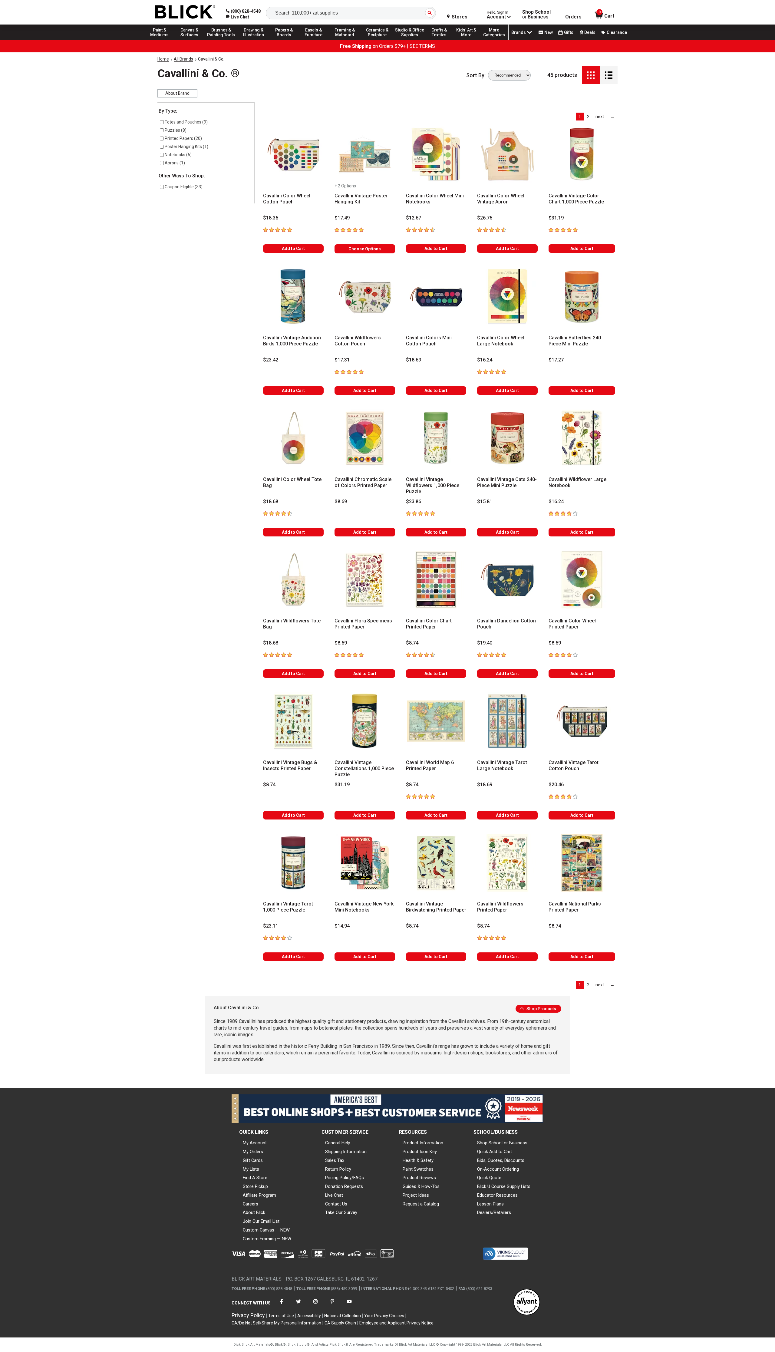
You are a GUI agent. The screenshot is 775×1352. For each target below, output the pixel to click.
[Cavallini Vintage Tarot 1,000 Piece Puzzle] (293, 863)
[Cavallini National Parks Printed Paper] (582, 863)
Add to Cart (293, 248)
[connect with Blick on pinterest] (332, 1305)
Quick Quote (489, 1177)
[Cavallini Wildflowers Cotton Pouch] (365, 296)
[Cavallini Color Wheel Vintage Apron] (507, 154)
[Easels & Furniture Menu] (314, 40)
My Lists (251, 1169)
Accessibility (309, 1315)
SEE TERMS (422, 46)
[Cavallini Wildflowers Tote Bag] (293, 579)
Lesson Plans (490, 1204)
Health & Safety (418, 1160)
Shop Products (541, 1008)
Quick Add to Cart (494, 1151)
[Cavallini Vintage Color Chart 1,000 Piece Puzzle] (582, 154)
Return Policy (338, 1169)
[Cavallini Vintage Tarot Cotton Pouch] (582, 721)
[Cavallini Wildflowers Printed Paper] (507, 863)
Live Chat (334, 1195)
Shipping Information (346, 1151)
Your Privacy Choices (384, 1315)
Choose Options (364, 248)
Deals (589, 32)
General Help (337, 1143)
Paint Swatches (418, 1169)
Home (163, 59)
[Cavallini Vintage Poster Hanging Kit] (365, 154)
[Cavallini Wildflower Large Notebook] (582, 438)
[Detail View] (609, 75)
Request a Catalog (421, 1204)
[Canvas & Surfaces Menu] (189, 40)
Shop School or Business (502, 1143)
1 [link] (580, 116)
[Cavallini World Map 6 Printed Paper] (436, 721)
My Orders (253, 1151)
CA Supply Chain (340, 1323)
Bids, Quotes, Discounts (500, 1160)
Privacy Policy (248, 1315)
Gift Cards (253, 1160)
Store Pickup (255, 1186)
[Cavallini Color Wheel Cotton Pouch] (293, 154)
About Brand (177, 93)
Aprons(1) (175, 162)
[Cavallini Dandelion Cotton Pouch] (507, 579)
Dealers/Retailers (494, 1212)
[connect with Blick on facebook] (281, 1305)
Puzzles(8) (175, 130)
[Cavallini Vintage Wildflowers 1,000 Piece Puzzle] (436, 438)
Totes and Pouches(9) (186, 122)
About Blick (254, 1212)
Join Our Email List (261, 1221)
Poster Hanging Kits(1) (186, 146)
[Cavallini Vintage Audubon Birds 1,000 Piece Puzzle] (293, 296)
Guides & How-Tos (421, 1186)
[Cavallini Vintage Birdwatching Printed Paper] (436, 863)
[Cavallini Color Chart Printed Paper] (436, 579)
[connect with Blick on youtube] (349, 1305)
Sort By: (476, 75)
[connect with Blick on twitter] (298, 1305)
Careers (250, 1204)
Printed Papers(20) (183, 138)
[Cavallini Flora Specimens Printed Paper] (365, 579)
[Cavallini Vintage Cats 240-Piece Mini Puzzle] (507, 438)
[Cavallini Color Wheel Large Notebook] (507, 296)
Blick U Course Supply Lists (503, 1186)
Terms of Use (281, 1315)
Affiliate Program (259, 1195)
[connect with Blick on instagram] (315, 1305)
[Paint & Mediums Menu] (161, 40)
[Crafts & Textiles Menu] (442, 40)
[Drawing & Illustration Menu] (253, 40)
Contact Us (336, 1204)
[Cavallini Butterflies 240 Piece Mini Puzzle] (582, 296)
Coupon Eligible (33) (184, 186)
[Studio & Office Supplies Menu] (409, 40)
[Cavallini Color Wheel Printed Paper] (582, 579)
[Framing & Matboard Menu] (344, 40)
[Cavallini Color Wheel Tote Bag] (293, 438)
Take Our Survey (341, 1212)
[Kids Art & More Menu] (468, 40)
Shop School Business (536, 14)
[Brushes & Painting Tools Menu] (221, 40)
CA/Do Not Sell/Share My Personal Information (276, 1323)
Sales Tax (334, 1160)
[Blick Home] (185, 12)
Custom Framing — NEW (267, 1239)
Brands (518, 32)
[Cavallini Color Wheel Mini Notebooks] (436, 154)
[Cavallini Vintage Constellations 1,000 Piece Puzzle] (365, 721)
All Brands (183, 59)
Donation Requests (344, 1186)
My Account (255, 1143)
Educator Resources (497, 1195)
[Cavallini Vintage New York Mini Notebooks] (365, 863)
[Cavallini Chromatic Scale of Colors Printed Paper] (365, 438)
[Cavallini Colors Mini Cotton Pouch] (436, 296)
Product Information (423, 1143)
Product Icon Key (420, 1151)
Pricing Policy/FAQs (344, 1177)
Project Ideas (416, 1195)
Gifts (568, 32)
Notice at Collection (342, 1315)
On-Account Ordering (498, 1169)
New (548, 32)
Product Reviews (419, 1177)
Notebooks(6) (178, 154)
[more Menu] (494, 40)
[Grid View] (591, 75)
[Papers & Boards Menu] (286, 40)
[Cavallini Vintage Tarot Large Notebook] (507, 721)
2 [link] (588, 116)
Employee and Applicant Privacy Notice (396, 1323)
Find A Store (255, 1177)
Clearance (617, 32)
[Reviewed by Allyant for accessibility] (526, 1302)
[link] (237, 17)
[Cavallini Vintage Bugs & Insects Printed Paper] (293, 721)
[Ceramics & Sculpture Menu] (377, 40)
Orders (573, 17)
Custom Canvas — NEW (266, 1230)
